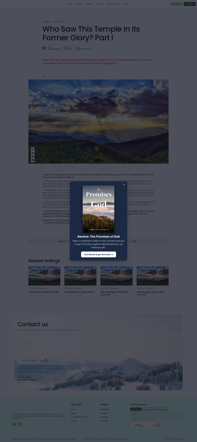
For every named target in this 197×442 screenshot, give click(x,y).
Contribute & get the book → (98, 254)
